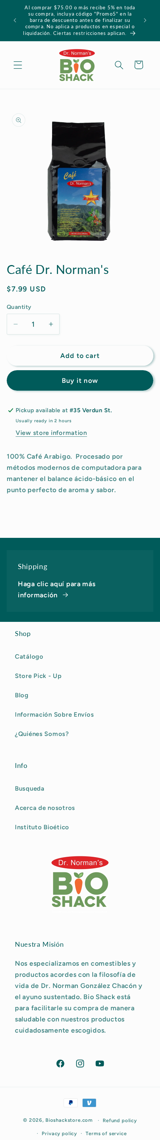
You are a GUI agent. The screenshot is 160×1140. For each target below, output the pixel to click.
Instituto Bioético (42, 827)
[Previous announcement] (15, 20)
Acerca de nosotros (45, 807)
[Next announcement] (145, 20)
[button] (18, 65)
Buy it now (80, 381)
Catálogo (29, 656)
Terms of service (106, 1133)
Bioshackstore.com (69, 1120)
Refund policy (120, 1120)
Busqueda (30, 788)
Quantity (19, 306)
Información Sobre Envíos (54, 714)
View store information (51, 432)
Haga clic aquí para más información (57, 589)
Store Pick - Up (38, 675)
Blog (22, 695)
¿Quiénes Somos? (42, 733)
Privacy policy (59, 1133)
